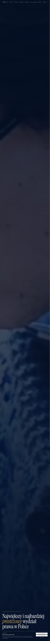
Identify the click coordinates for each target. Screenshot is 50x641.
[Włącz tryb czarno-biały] (37, 2)
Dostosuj (41, 637)
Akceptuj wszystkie (41, 633)
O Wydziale (32, 2)
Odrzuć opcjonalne (41, 635)
